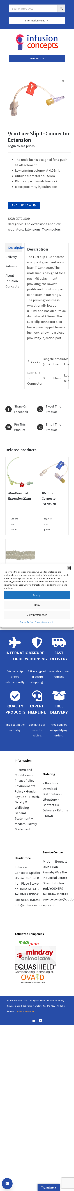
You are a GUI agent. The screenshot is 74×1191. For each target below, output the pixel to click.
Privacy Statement (44, 622)
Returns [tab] (11, 266)
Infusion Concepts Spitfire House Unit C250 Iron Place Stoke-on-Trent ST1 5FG (27, 878)
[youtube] (40, 1020)
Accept (37, 594)
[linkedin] (33, 1020)
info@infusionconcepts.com (36, 905)
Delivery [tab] (11, 257)
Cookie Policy (26, 622)
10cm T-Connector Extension (49, 498)
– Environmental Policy (25, 786)
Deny (37, 604)
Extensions (32, 229)
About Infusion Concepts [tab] (12, 281)
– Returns (61, 810)
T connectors (51, 229)
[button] (68, 568)
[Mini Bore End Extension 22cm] (20, 472)
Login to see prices (21, 146)
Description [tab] (15, 248)
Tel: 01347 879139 (55, 894)
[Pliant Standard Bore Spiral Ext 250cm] (20, 554)
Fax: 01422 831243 (27, 900)
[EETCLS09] (37, 98)
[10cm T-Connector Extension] (53, 472)
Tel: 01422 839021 (27, 894)
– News (48, 816)
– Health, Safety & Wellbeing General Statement (27, 807)
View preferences (37, 614)
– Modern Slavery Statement (26, 823)
